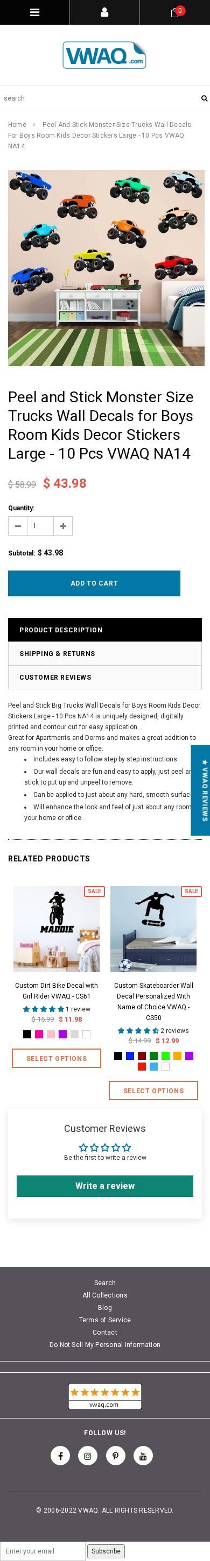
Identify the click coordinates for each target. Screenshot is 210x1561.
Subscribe (106, 1551)
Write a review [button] (105, 1186)
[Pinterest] (115, 1455)
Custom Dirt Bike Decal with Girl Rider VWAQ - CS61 (56, 991)
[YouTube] (143, 1455)
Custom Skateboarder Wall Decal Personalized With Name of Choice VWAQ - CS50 (153, 1002)
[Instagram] (87, 1455)
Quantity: (21, 508)
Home (17, 125)
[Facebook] (60, 1455)
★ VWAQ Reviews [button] (204, 790)
